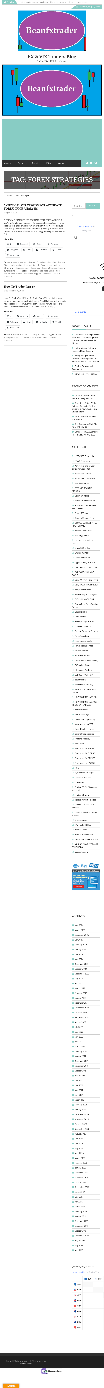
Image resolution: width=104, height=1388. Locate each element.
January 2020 (80, 1168)
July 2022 (79, 1027)
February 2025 (81, 944)
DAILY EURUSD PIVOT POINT (87, 567)
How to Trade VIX (21, 337)
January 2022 (80, 1056)
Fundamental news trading (86, 660)
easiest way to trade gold (24, 262)
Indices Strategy (82, 714)
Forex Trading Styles (84, 646)
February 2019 (81, 1211)
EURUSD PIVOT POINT (84, 599)
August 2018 (80, 1240)
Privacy (49, 163)
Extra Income (80, 617)
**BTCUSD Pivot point (84, 456)
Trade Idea (35, 268)
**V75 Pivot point (82, 461)
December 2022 (82, 1003)
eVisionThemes (26, 1363)
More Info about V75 (84, 724)
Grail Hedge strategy (84, 684)
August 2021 (80, 1075)
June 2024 (79, 954)
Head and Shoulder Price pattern (38, 265)
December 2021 (81, 1061)
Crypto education (82, 557)
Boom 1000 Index (82, 496)
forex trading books (83, 641)
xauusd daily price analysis (86, 839)
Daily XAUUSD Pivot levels (86, 585)
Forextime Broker (82, 655)
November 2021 (81, 1066)
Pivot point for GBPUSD (85, 758)
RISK (77, 768)
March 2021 (79, 1100)
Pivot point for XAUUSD (85, 763)
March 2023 (80, 988)
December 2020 (82, 1114)
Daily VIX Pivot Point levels (86, 580)
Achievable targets (83, 473)
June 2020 (79, 1143)
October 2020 (81, 1124)
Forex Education (44, 262)
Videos (61, 163)
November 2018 (81, 1226)
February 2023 (81, 993)
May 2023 (79, 978)
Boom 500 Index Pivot (84, 518)
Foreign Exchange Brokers (86, 631)
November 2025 (82, 935)
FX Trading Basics (82, 665)
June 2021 (79, 1085)
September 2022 (82, 1017)
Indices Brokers (81, 709)
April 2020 (79, 1153)
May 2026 (79, 925)
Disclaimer (36, 163)
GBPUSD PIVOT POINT (85, 675)
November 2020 (82, 1119)
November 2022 (82, 1008)
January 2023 (80, 998)
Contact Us (22, 163)
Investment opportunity (85, 719)
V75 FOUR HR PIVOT (84, 825)
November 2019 (81, 1177)
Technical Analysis (21, 268)
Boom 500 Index (82, 513)
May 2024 (79, 959)
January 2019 (80, 1216)
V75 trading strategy (39, 337)
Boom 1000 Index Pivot (85, 500)
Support (37, 273)
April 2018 (79, 1250)
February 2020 (81, 1163)
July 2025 (79, 940)
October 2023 (81, 969)
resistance (28, 273)
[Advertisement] (52, 139)
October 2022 (81, 1012)
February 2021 (81, 1105)
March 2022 (80, 1046)
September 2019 (82, 1187)
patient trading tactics (84, 734)
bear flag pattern (82, 483)
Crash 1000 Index (82, 548)
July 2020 (79, 1139)
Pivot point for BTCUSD (85, 748)
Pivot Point (79, 743)
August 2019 (80, 1192)
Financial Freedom (83, 626)
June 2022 (79, 1032)
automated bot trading (85, 478)
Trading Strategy (49, 268)
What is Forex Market (84, 834)
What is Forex (81, 830)
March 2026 (80, 930)
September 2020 (82, 1129)
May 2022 (79, 1037)
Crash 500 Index (82, 553)
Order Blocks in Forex (84, 729)
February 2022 (81, 1051)
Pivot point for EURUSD (85, 753)
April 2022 (79, 1041)
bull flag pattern (82, 535)
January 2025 (80, 949)
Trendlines (46, 273)
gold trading (16, 265)
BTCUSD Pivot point (83, 530)
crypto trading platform (85, 562)
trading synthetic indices (85, 800)
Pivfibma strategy (82, 739)
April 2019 (79, 1202)
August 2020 (80, 1134)
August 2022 (80, 1022)
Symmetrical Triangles (84, 773)
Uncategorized (81, 820)
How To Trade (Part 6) (19, 286)
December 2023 (81, 964)
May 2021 (79, 1090)
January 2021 (80, 1109)
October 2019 (80, 1182)
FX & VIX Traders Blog (52, 56)
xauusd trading (81, 852)
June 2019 (79, 1197)
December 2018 (81, 1221)
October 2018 (80, 1231)
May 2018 (79, 1245)
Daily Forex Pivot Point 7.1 (86, 374)
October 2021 (80, 1071)
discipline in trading (83, 589)
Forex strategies (36, 271)
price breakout (17, 273)
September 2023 (82, 974)
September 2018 (82, 1236)
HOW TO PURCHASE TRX (86, 697)
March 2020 (80, 1158)
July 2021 (78, 1080)
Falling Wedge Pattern (85, 621)
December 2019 (81, 1172)
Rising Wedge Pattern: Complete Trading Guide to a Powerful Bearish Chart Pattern (85, 359)
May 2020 (79, 1148)
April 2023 (79, 983)
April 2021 (79, 1095)
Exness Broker (81, 612)
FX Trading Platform (83, 670)
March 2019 (80, 1206)
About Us (8, 163)
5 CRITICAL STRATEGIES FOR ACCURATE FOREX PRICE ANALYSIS (33, 207)
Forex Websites (81, 650)
